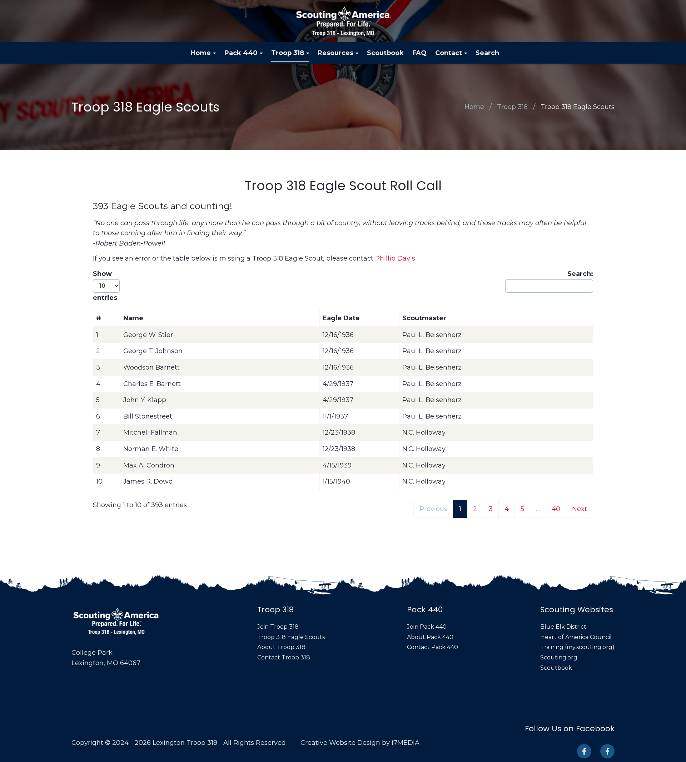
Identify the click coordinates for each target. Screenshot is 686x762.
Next (579, 509)
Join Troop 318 (278, 626)
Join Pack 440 (427, 626)
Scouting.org (558, 657)
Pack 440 (241, 53)
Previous (433, 509)
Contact (448, 53)
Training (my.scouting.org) (577, 647)
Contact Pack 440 (432, 647)
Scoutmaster (424, 318)
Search (487, 53)
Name (133, 318)
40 (556, 509)
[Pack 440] (607, 751)
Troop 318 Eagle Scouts (578, 107)
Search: (580, 274)
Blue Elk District (563, 626)
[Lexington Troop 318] (343, 21)
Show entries (105, 286)
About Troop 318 (281, 647)
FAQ (419, 53)
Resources (335, 53)
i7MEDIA (405, 743)
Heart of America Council (576, 637)
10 (99, 481)
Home (200, 53)
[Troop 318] (584, 751)
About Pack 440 (430, 637)
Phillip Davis (395, 258)
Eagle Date (341, 318)
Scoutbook (385, 53)
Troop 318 (287, 53)
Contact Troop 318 (283, 657)
